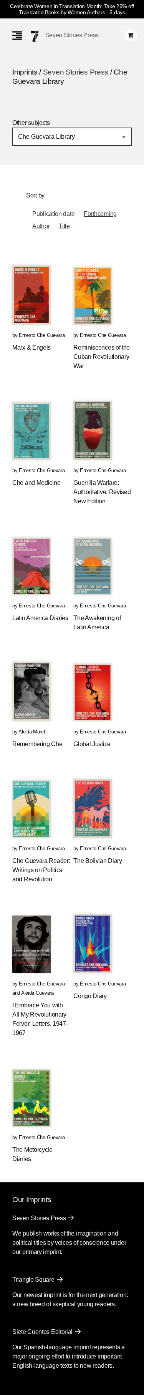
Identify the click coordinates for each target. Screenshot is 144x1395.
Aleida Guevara (37, 993)
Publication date (53, 214)
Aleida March (32, 732)
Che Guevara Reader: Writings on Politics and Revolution (41, 870)
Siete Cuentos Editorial (42, 1332)
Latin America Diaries (40, 618)
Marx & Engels (31, 347)
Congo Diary (90, 996)
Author (41, 226)
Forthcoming (100, 214)
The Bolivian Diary (97, 861)
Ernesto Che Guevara (42, 335)
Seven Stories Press (72, 35)
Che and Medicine (36, 482)
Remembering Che (37, 744)
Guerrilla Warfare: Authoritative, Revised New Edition (102, 491)
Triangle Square (33, 1279)
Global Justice (92, 744)
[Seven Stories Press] (34, 36)
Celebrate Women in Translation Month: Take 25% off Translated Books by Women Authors (72, 9)
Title (64, 226)
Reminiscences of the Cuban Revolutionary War (101, 356)
